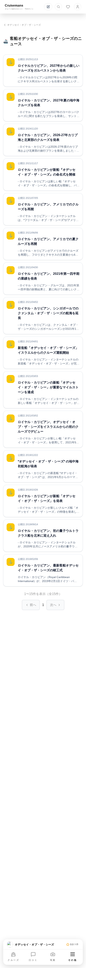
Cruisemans (14, 5)
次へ (53, 605)
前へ (33, 605)
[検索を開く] (58, 6)
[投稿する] (48, 6)
